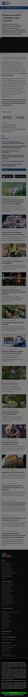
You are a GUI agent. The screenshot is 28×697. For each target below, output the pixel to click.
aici (24, 674)
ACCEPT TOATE (14, 692)
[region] (14, 677)
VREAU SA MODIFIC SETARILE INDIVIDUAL (14, 694)
